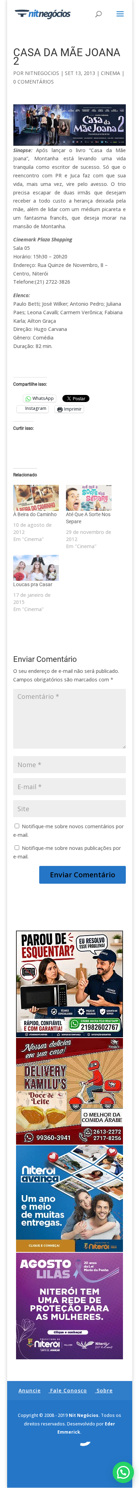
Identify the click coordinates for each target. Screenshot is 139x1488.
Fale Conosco (68, 1390)
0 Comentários (33, 81)
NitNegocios (42, 73)
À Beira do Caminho (35, 514)
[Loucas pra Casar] (36, 568)
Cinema (110, 73)
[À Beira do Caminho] (36, 498)
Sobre (105, 1390)
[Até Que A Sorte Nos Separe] (89, 498)
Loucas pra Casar (32, 584)
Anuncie (30, 1390)
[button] (123, 1472)
